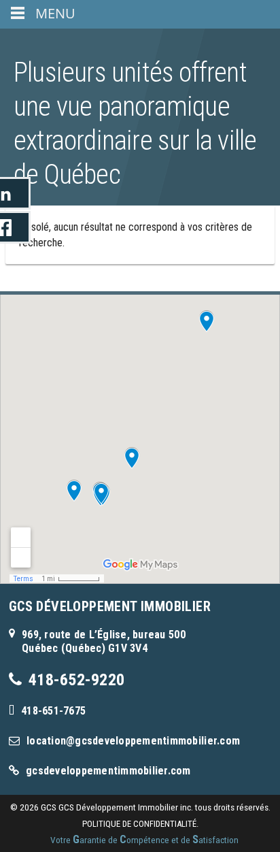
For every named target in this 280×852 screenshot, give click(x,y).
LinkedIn (15, 193)
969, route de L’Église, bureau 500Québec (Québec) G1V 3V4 (104, 641)
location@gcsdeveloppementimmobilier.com (133, 740)
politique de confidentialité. (140, 824)
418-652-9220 (76, 679)
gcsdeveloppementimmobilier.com (108, 770)
